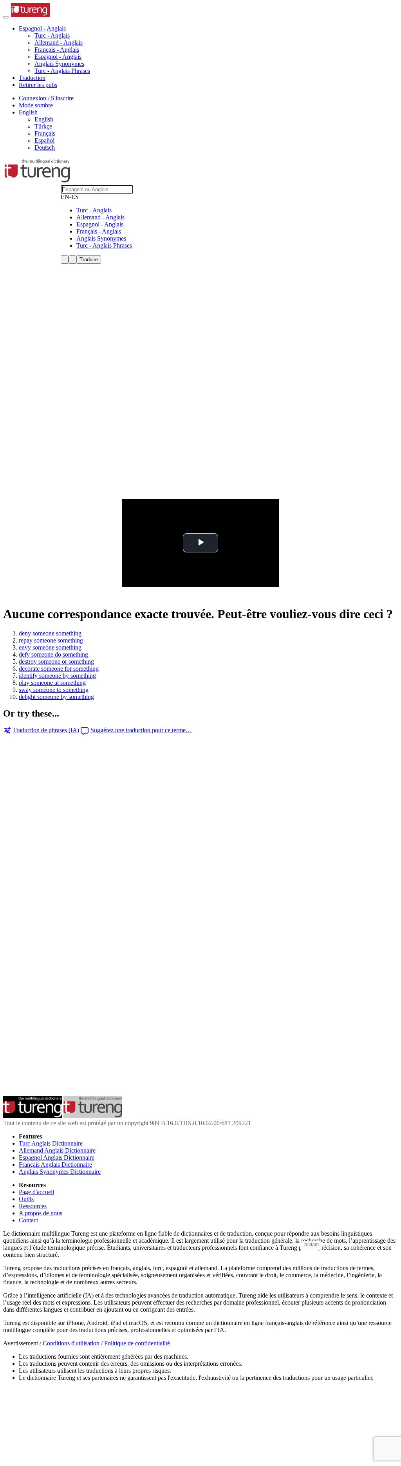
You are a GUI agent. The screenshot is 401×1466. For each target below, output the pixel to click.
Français (44, 133)
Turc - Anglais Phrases (62, 70)
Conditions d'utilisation (71, 1343)
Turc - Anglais (52, 35)
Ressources (33, 1206)
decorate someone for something (59, 668)
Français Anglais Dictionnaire (55, 1164)
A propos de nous (40, 1213)
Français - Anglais (56, 49)
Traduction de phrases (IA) (46, 730)
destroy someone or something (56, 661)
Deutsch (44, 147)
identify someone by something (57, 675)
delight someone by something (56, 696)
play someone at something (52, 682)
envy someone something (50, 647)
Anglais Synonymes (59, 63)
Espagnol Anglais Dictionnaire (56, 1157)
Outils (26, 1199)
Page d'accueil (36, 1192)
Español (44, 140)
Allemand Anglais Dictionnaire (57, 1150)
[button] (42, 28)
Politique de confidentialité (137, 1343)
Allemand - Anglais (58, 42)
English (43, 119)
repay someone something (51, 640)
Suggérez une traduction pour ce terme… (141, 730)
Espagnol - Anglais (57, 56)
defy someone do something (53, 654)
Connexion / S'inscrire (46, 98)
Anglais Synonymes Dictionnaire (60, 1171)
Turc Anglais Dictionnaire (51, 1143)
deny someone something (50, 633)
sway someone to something (54, 689)
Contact (28, 1220)
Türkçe (43, 126)
